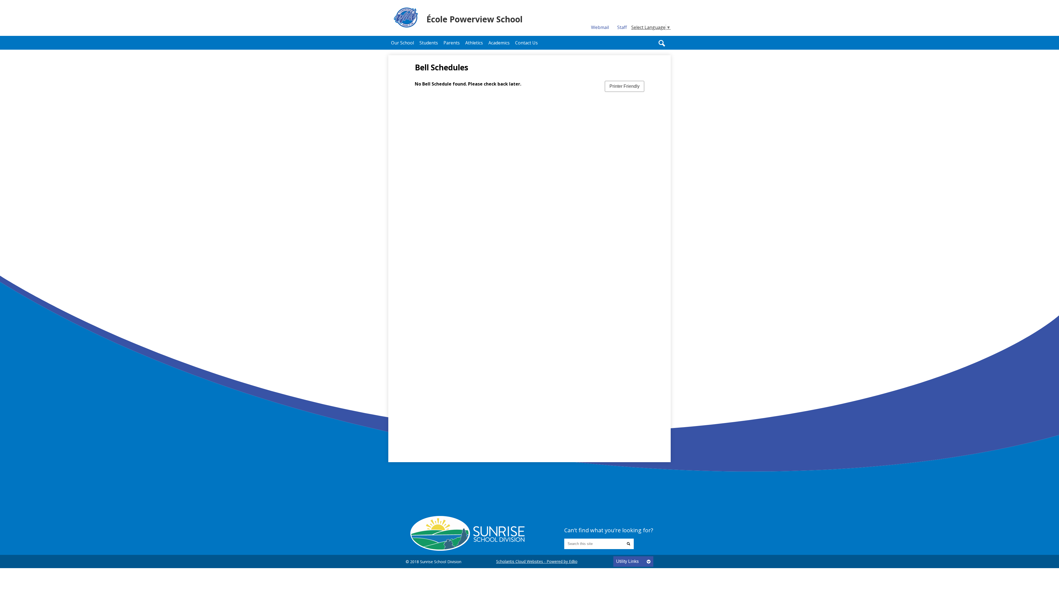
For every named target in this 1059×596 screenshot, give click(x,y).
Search (662, 43)
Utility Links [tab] (627, 561)
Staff (622, 27)
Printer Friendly (624, 86)
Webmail (600, 27)
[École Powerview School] (467, 533)
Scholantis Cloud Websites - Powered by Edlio (536, 561)
